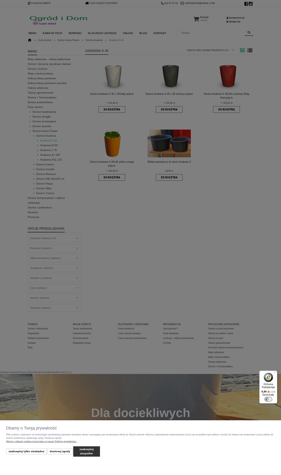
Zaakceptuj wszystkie (87, 451)
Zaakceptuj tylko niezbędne (26, 451)
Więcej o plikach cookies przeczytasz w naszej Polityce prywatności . (41, 441)
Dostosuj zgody (60, 451)
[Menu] (275, 373)
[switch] (268, 399)
